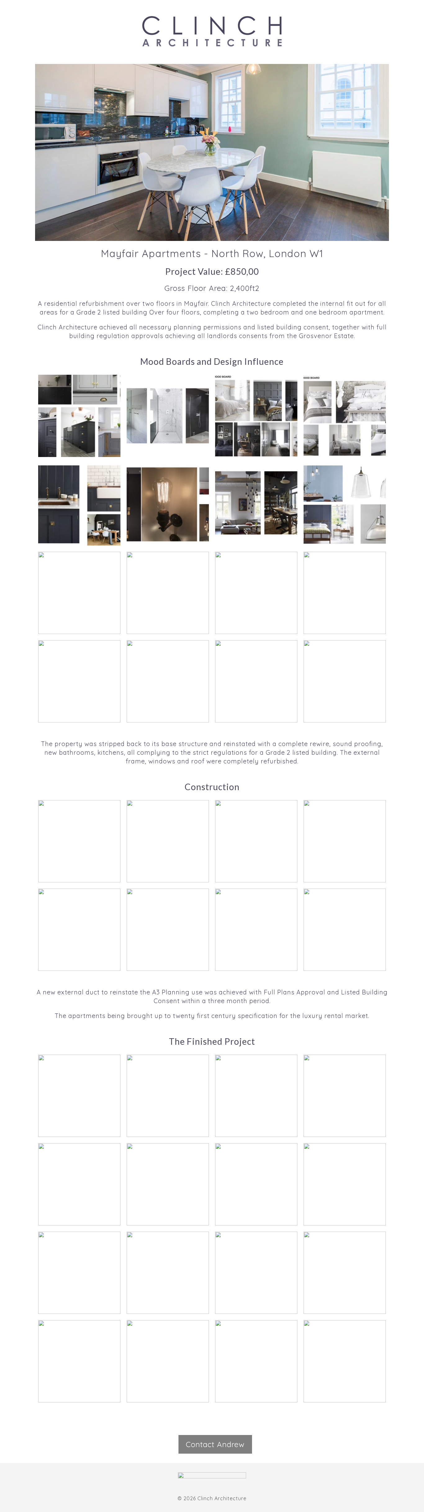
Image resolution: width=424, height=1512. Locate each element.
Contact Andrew (215, 1444)
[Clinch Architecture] (212, 31)
